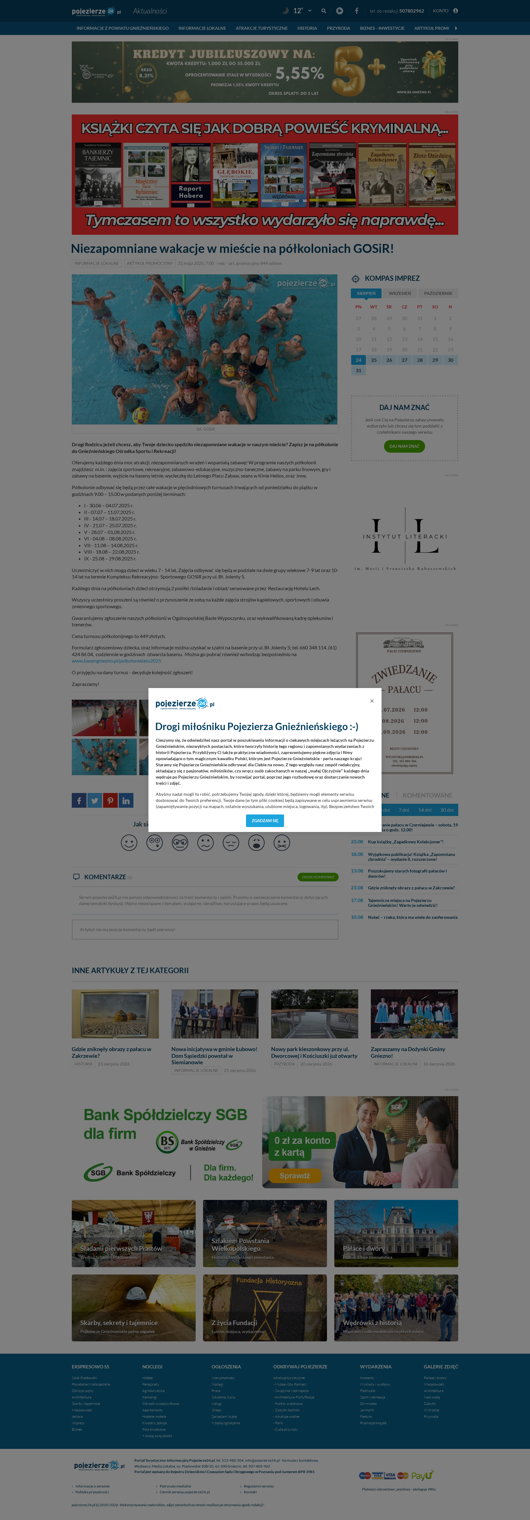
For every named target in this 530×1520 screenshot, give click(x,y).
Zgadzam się (265, 820)
